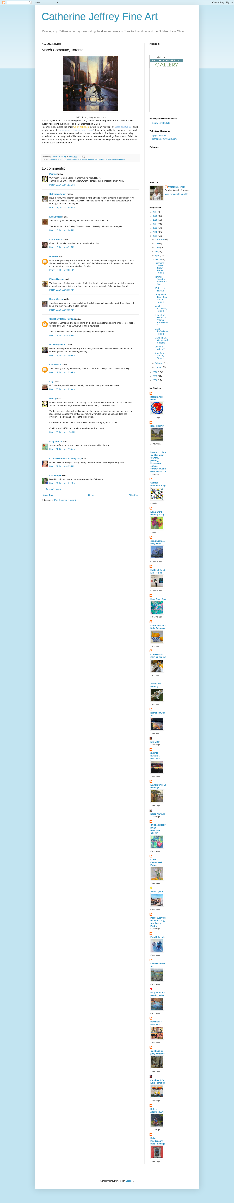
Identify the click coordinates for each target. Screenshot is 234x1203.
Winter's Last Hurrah (161, 289)
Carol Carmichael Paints (156, 862)
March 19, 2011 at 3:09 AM (61, 310)
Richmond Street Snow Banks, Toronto (159, 268)
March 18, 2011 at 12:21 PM (62, 185)
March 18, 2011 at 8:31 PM (61, 247)
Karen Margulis (157, 814)
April (157, 255)
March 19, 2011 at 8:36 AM (61, 335)
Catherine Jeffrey (57, 194)
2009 (155, 376)
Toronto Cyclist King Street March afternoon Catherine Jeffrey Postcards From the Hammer (88, 159)
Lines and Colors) (123, 127)
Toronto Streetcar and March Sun (161, 280)
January (159, 367)
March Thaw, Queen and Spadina (161, 340)
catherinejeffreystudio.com (164, 139)
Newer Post (47, 495)
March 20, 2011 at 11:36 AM (62, 432)
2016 (155, 216)
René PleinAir (157, 426)
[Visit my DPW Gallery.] (166, 67)
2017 (155, 212)
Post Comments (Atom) (65, 500)
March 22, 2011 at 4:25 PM (61, 466)
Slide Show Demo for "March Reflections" (161, 320)
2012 (155, 232)
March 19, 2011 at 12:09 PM (62, 355)
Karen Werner (56, 299)
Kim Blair (154, 742)
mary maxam (55, 441)
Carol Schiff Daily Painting (62, 319)
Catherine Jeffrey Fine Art (100, 16)
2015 (155, 220)
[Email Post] (83, 156)
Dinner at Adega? (160, 348)
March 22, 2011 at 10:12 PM (62, 483)
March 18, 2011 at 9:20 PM (61, 270)
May (157, 251)
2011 (155, 236)
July (157, 243)
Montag (53, 174)
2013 (155, 228)
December (160, 239)
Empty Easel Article (161, 123)
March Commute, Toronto (161, 308)
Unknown (53, 256)
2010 (155, 372)
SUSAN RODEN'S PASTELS (155, 756)
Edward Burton (56, 279)
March (158, 259)
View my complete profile (176, 194)
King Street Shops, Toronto (160, 355)
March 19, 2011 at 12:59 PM (62, 372)
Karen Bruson (56, 239)
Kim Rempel (55, 475)
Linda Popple (55, 217)
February (159, 363)
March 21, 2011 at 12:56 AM (62, 449)
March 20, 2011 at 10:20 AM (62, 389)
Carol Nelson (55, 364)
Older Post (133, 495)
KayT (51, 381)
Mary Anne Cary (158, 599)
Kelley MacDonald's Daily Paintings (157, 1141)
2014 (155, 224)
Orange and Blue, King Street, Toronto (161, 298)
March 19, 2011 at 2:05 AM (61, 290)
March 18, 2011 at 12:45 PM (62, 207)
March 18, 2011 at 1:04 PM (61, 230)
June (157, 247)
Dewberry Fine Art (58, 344)
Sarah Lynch (156, 891)
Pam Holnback (157, 937)
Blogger (129, 1181)
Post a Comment (53, 489)
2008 (155, 380)
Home (91, 495)
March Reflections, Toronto (161, 331)
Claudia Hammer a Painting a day (65, 458)
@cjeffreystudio (159, 135)
